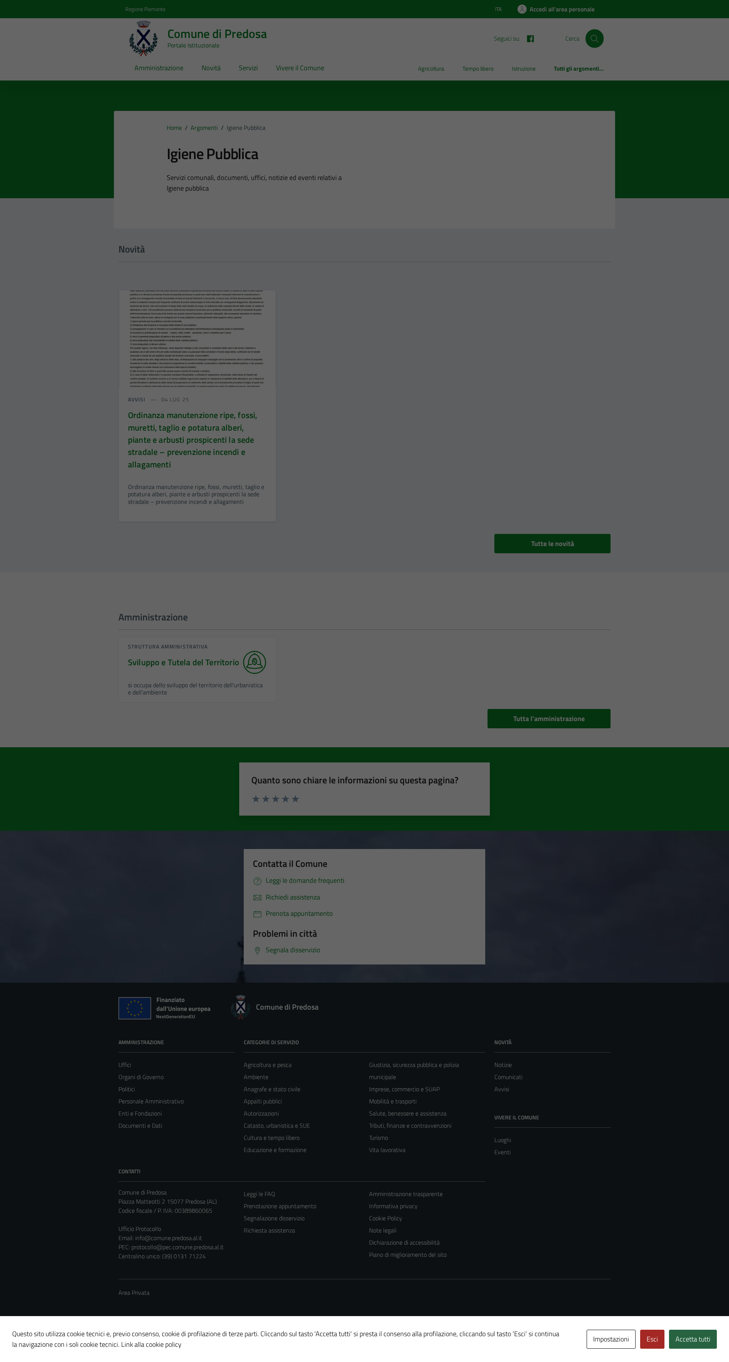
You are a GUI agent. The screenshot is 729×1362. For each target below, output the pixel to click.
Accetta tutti (692, 1339)
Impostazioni (611, 1339)
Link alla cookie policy (151, 1344)
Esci (652, 1339)
